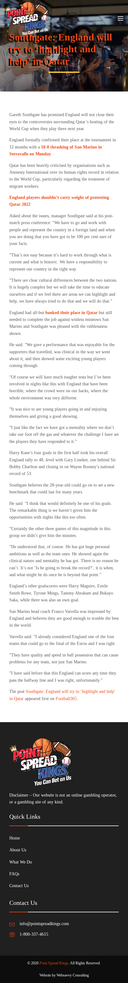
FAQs (14, 874)
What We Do (20, 862)
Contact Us (19, 885)
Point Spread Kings (53, 963)
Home (14, 838)
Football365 (66, 698)
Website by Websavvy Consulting (64, 975)
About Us (17, 850)
